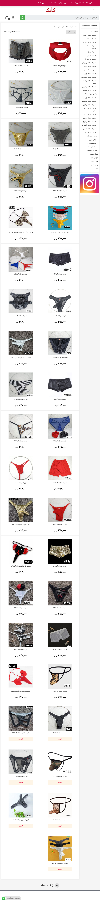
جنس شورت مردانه (91, 94)
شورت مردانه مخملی (89, 101)
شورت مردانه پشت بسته (89, 82)
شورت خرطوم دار (90, 59)
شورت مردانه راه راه (89, 35)
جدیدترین (70, 32)
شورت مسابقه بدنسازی (91, 47)
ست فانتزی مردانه (92, 147)
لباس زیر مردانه (92, 136)
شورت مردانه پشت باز (88, 77)
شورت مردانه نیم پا (89, 42)
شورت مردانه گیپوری (89, 125)
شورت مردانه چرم (90, 73)
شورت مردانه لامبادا (89, 90)
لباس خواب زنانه (92, 165)
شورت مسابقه (91, 38)
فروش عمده (94, 154)
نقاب (96, 168)
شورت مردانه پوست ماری (89, 109)
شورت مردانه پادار (90, 70)
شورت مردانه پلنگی (89, 105)
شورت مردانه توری (90, 114)
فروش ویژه (94, 157)
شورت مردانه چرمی (89, 118)
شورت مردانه (69, 27)
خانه (76, 27)
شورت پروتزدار (91, 52)
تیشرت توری (91, 143)
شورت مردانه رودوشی (88, 63)
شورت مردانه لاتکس (89, 129)
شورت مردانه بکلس (89, 66)
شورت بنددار (92, 55)
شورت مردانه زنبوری (89, 121)
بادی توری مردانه (90, 139)
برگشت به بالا (48, 885)
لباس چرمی (94, 161)
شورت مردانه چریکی (89, 97)
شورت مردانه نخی (90, 132)
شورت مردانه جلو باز (89, 86)
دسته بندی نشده (92, 150)
